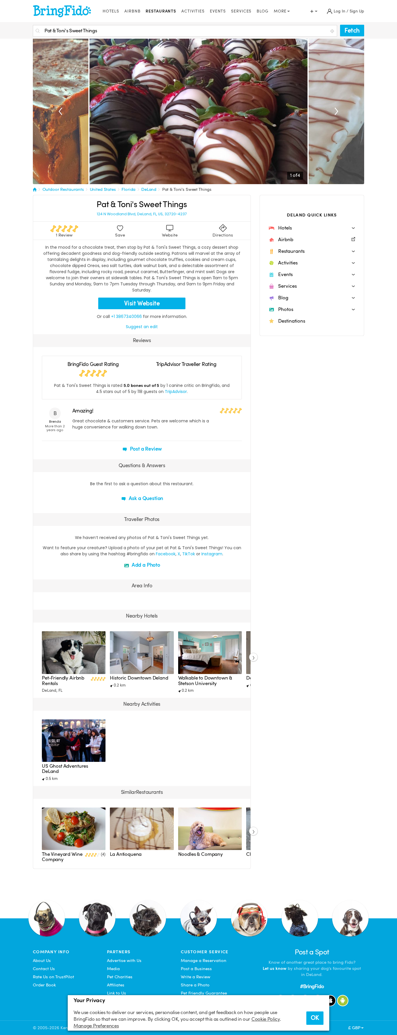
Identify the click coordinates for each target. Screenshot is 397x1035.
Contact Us (44, 969)
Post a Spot (312, 951)
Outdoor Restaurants (63, 189)
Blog (263, 11)
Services (241, 11)
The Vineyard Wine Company (62, 856)
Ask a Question (145, 498)
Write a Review (195, 977)
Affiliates (115, 985)
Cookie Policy (265, 1019)
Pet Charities (120, 977)
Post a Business (196, 969)
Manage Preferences (96, 1026)
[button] (312, 228)
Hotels (111, 11)
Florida (128, 189)
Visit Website (142, 303)
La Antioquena (126, 854)
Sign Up (357, 11)
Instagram (211, 554)
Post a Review (145, 448)
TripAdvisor (176, 391)
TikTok (188, 554)
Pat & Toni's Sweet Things (187, 189)
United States (103, 189)
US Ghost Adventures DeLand (65, 768)
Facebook (166, 554)
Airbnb (132, 11)
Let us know (275, 968)
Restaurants (161, 11)
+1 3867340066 (126, 316)
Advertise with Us (124, 960)
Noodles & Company (200, 854)
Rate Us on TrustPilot (53, 977)
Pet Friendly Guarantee (204, 993)
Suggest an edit (142, 327)
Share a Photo (195, 985)
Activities (193, 11)
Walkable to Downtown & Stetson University (205, 680)
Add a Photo (145, 564)
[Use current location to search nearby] (332, 31)
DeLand (148, 189)
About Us (42, 960)
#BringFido (312, 986)
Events (218, 11)
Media (113, 969)
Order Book (44, 985)
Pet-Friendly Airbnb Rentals (63, 680)
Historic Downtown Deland (139, 678)
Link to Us (116, 993)
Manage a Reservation (203, 960)
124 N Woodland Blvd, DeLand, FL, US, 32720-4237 (142, 214)
